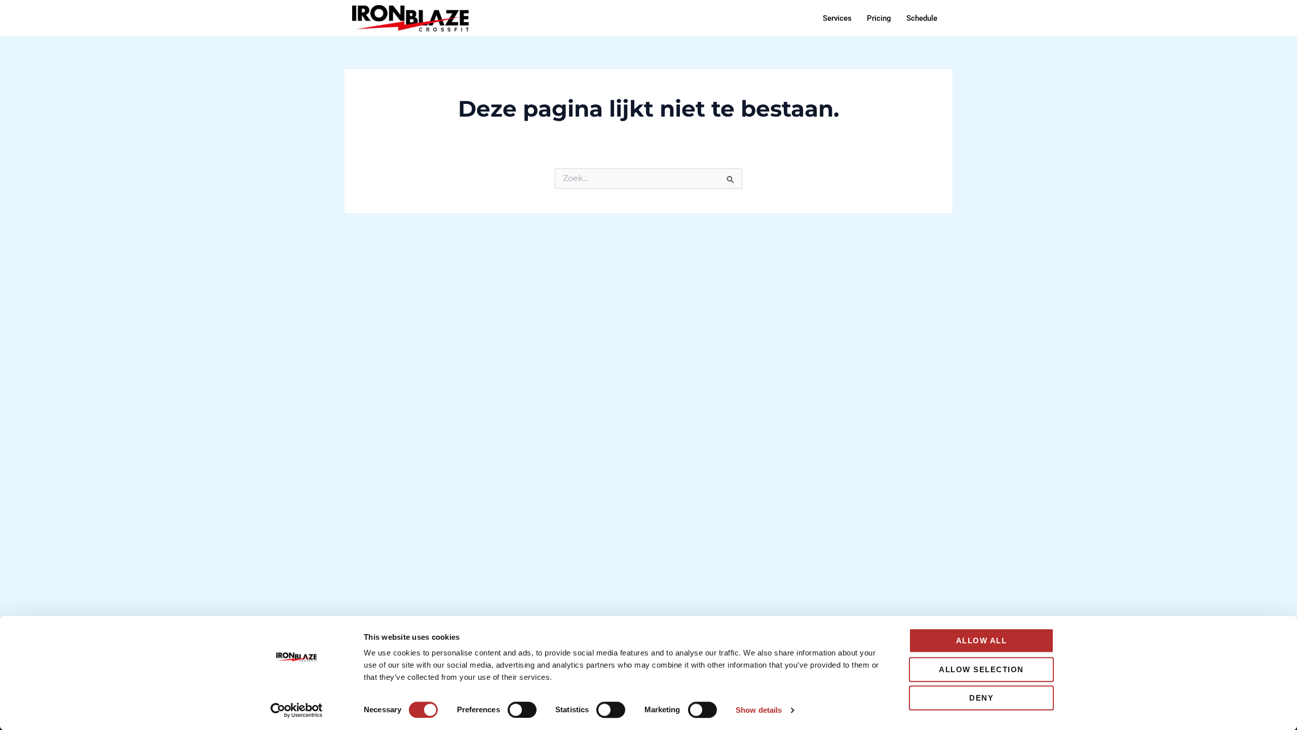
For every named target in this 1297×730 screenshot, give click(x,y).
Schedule (921, 18)
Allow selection (981, 669)
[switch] (522, 710)
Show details (759, 710)
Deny (981, 698)
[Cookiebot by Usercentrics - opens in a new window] (296, 710)
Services (837, 18)
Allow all (981, 640)
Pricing (879, 18)
